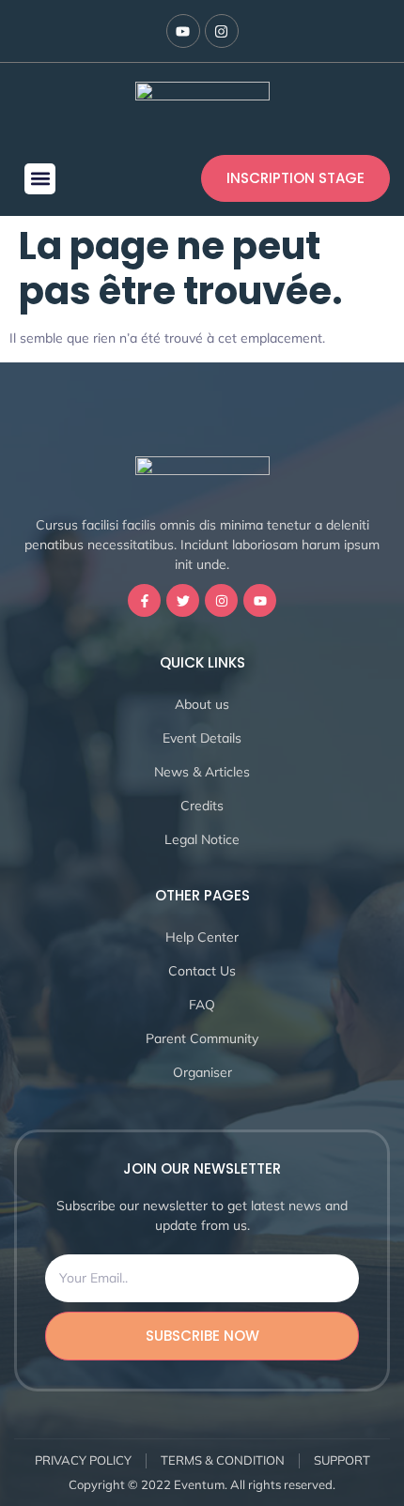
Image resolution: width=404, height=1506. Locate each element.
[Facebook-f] (144, 600)
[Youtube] (183, 31)
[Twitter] (182, 600)
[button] (39, 178)
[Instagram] (222, 31)
